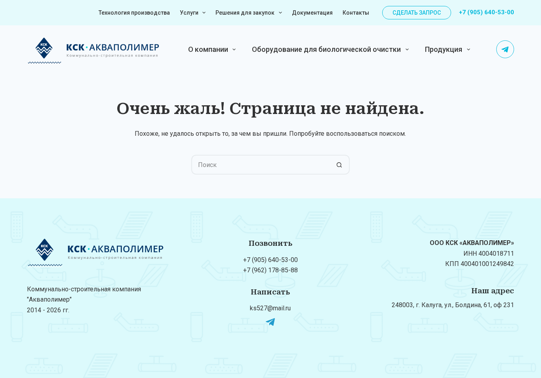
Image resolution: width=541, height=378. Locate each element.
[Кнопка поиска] (340, 165)
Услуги (189, 12)
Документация (312, 12)
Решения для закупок (244, 12)
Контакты (356, 12)
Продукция (443, 49)
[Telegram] (505, 49)
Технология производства (134, 12)
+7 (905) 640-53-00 (486, 12)
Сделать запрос (416, 12)
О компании (208, 49)
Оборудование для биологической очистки (326, 49)
